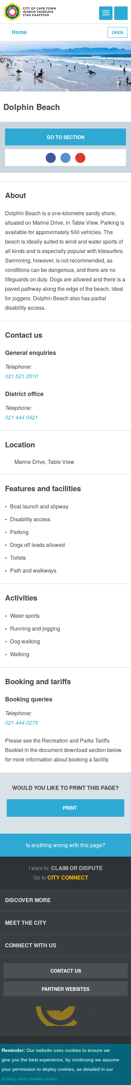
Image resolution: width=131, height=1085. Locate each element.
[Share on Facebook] (51, 157)
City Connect (68, 877)
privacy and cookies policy (29, 1078)
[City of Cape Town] (29, 12)
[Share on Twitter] (65, 157)
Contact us (65, 970)
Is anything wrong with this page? (65, 845)
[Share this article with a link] (80, 157)
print (70, 807)
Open (117, 32)
